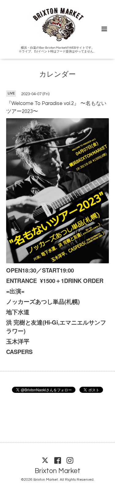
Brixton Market (57, 471)
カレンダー (57, 74)
